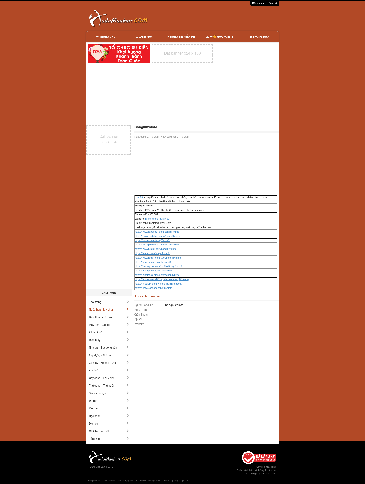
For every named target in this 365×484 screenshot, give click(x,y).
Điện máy (94, 340)
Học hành (95, 416)
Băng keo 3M (94, 480)
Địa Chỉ (138, 319)
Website (139, 324)
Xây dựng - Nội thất (100, 355)
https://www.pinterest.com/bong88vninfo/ (157, 244)
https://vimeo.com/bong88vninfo (152, 253)
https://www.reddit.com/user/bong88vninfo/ (158, 257)
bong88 (139, 197)
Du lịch (93, 401)
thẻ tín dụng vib (125, 480)
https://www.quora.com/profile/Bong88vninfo (159, 266)
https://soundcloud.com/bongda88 (153, 262)
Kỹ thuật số (95, 332)
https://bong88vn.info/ (157, 218)
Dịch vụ (93, 423)
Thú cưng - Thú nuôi (101, 385)
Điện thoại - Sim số (100, 317)
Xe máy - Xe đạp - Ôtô (102, 363)
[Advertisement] (223, 18)
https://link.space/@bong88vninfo (153, 270)
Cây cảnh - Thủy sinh (102, 378)
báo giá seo (109, 480)
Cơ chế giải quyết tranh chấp (261, 473)
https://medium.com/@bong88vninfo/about (158, 283)
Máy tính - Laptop (99, 325)
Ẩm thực (94, 370)
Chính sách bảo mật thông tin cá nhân (256, 470)
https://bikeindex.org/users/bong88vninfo (157, 275)
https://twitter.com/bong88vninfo (152, 240)
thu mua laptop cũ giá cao (148, 480)
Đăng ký (272, 3)
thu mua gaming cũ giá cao (176, 480)
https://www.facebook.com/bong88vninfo (157, 231)
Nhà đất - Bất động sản (103, 347)
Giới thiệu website (99, 431)
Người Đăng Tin (143, 305)
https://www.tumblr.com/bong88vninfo (155, 249)
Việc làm (94, 408)
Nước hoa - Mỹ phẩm (101, 309)
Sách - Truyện (97, 393)
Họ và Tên (140, 310)
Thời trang (95, 302)
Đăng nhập (258, 3)
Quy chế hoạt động (266, 466)
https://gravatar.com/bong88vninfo (153, 287)
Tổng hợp (95, 439)
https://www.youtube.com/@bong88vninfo (157, 236)
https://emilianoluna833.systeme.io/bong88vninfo (162, 279)
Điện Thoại (141, 314)
